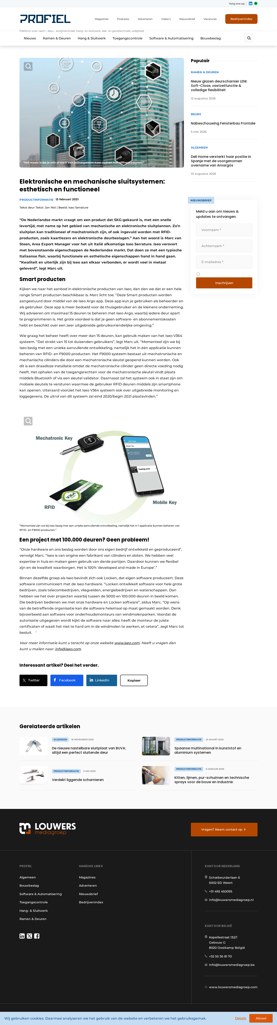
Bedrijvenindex (241, 19)
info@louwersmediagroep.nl (231, 900)
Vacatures (210, 19)
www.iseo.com (127, 643)
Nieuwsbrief (187, 19)
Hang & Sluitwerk (92, 38)
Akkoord (261, 1018)
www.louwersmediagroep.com (233, 987)
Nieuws (30, 38)
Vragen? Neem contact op (221, 829)
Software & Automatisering (171, 38)
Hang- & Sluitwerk (33, 911)
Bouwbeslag (210, 38)
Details (240, 1018)
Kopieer (133, 680)
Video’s (166, 19)
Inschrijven (224, 283)
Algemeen (27, 877)
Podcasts (123, 19)
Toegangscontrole (127, 38)
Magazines (101, 19)
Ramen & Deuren (57, 38)
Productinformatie (36, 199)
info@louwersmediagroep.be (232, 965)
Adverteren (145, 19)
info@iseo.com (68, 649)
